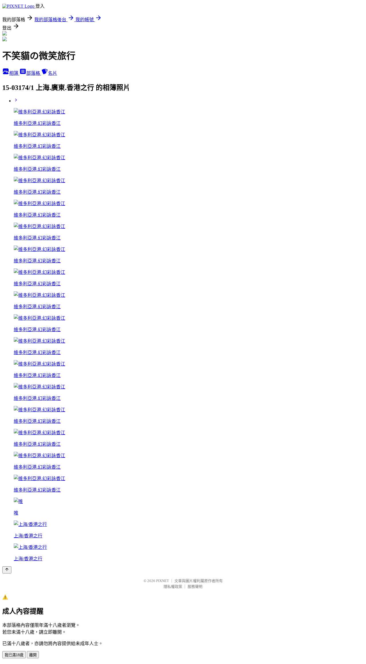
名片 (52, 73)
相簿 (14, 73)
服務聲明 (195, 586)
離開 (33, 655)
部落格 (33, 73)
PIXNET (162, 581)
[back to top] (6, 569)
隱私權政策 (173, 586)
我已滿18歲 (14, 655)
